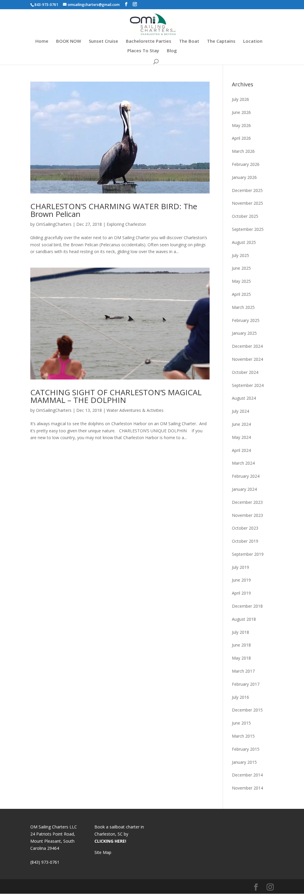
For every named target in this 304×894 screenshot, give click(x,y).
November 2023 (247, 515)
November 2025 (247, 203)
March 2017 (243, 671)
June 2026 (241, 112)
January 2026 (244, 177)
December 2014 (247, 775)
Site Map (102, 852)
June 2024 (241, 424)
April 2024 (241, 450)
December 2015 (247, 710)
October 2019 (245, 541)
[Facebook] (126, 4)
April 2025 (241, 294)
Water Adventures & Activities (135, 410)
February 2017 (245, 684)
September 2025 (248, 229)
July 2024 (240, 411)
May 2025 (241, 281)
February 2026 (245, 164)
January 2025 (244, 333)
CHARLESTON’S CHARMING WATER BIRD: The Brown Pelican (113, 210)
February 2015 (245, 749)
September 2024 (248, 385)
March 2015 (243, 736)
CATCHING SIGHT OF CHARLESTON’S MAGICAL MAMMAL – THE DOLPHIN (116, 396)
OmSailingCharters (54, 224)
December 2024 (247, 346)
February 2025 (245, 320)
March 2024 (243, 463)
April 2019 (241, 593)
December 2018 (247, 606)
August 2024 (244, 398)
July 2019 (240, 567)
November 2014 (247, 788)
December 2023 (247, 502)
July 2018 (240, 632)
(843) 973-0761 (44, 862)
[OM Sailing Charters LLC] (152, 23)
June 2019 (241, 580)
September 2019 (248, 554)
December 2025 (247, 190)
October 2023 (245, 528)
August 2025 (244, 242)
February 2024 (245, 476)
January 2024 (244, 489)
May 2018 (241, 658)
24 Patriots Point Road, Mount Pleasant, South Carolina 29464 (52, 841)
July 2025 (240, 255)
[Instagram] (135, 4)
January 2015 (244, 762)
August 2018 (244, 619)
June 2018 (241, 645)
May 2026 (241, 125)
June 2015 (241, 723)
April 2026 (241, 138)
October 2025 (245, 216)
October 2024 (245, 372)
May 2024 (241, 437)
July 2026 (240, 99)
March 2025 (243, 307)
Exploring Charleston (126, 224)
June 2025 (241, 268)
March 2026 (243, 151)
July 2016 (240, 697)
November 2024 (247, 359)
